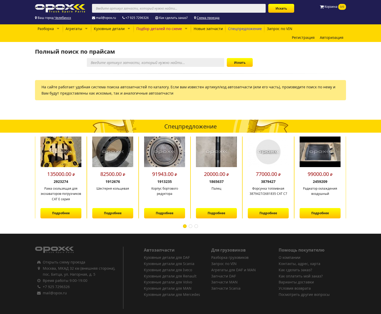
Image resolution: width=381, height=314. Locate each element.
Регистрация (303, 37)
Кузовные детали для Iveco (168, 269)
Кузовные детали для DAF (167, 257)
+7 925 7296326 (137, 18)
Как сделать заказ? (173, 18)
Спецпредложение (245, 28)
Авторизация (331, 37)
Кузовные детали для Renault (170, 276)
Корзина (334, 6)
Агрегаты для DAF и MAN (233, 269)
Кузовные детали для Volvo (168, 282)
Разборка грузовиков (230, 257)
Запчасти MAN (224, 282)
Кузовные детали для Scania (169, 263)
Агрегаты (74, 28)
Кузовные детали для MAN (168, 288)
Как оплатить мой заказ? (301, 276)
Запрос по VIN (279, 28)
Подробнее (66, 213)
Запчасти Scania (226, 288)
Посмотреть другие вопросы (304, 294)
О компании (289, 257)
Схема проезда (208, 18)
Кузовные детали (109, 28)
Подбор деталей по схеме (159, 28)
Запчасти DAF (223, 276)
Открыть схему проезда (64, 262)
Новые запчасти (208, 28)
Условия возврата (295, 288)
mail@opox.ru (106, 18)
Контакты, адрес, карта (299, 263)
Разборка (46, 28)
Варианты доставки (296, 282)
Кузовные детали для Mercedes (172, 294)
